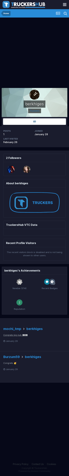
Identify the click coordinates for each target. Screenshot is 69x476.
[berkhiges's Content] (34, 121)
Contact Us (38, 464)
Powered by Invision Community (34, 471)
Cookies (51, 464)
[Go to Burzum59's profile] (10, 169)
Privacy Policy (20, 464)
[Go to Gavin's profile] (26, 169)
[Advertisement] (34, 53)
